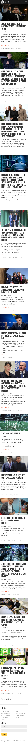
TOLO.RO (7, 2)
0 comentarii (18, 48)
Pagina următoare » (7, 699)
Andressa (3, 719)
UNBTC (18, 717)
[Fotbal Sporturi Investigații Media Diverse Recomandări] (26, 2)
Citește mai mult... (6, 45)
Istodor (18, 711)
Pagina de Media (20, 715)
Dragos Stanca (5, 711)
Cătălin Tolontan (16, 740)
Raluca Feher (4, 717)
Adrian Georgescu (5, 713)
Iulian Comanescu (20, 713)
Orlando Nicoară (5, 715)
